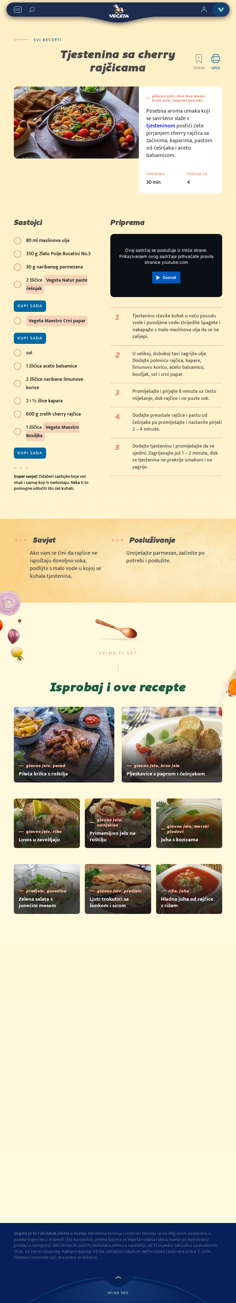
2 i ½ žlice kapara (44, 401)
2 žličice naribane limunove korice (54, 383)
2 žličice (56, 284)
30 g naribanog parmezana (54, 267)
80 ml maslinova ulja (47, 240)
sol (29, 353)
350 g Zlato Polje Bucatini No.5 (58, 254)
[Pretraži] (32, 9)
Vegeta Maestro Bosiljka (52, 431)
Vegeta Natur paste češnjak (56, 284)
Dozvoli (169, 277)
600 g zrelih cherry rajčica (53, 414)
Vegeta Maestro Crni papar (57, 321)
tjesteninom (160, 126)
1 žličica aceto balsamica (51, 366)
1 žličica (52, 431)
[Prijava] (204, 9)
